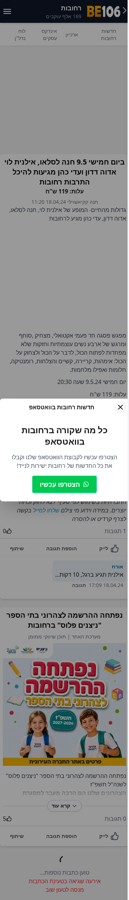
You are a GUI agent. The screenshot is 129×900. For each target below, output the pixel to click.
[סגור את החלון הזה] (120, 407)
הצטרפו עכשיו (60, 484)
